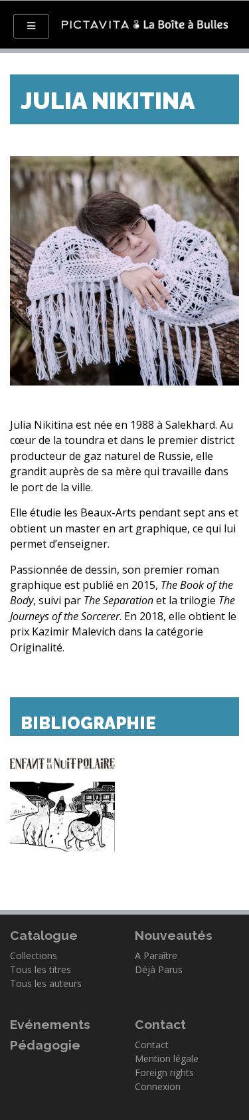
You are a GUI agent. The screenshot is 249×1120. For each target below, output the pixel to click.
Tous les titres (40, 969)
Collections (33, 955)
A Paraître (156, 955)
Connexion (158, 1086)
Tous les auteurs (46, 983)
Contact (152, 1044)
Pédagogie (45, 1045)
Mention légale (167, 1058)
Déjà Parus (159, 969)
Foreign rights (164, 1072)
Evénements (50, 1024)
